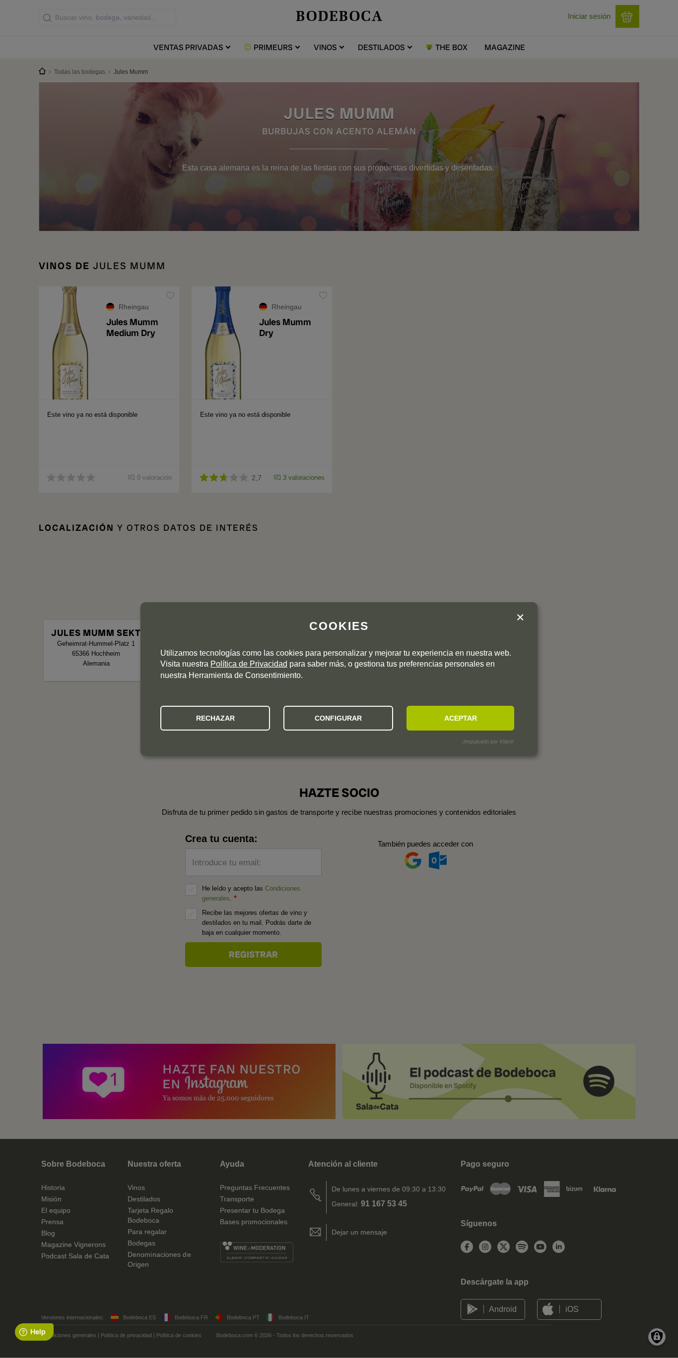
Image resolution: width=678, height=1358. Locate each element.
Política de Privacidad (248, 664)
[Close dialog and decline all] (520, 618)
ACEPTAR (460, 718)
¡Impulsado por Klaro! (488, 741)
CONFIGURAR (338, 718)
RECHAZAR (215, 718)
